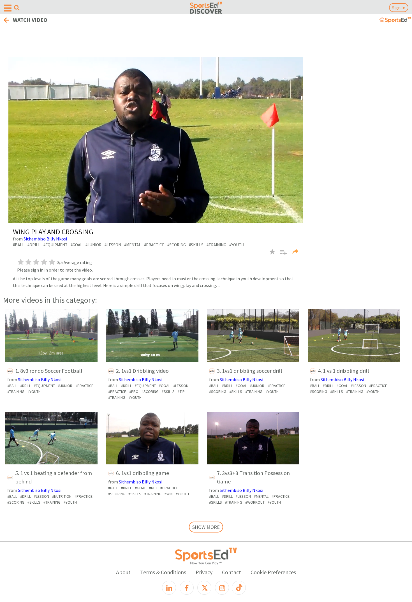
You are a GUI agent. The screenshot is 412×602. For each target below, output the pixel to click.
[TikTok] (239, 588)
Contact (231, 572)
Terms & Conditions (163, 572)
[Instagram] (222, 587)
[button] (281, 255)
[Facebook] (186, 587)
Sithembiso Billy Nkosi (45, 239)
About (123, 572)
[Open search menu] (17, 8)
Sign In (398, 7)
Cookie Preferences (273, 572)
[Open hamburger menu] (7, 8)
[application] (155, 140)
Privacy (204, 572)
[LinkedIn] (169, 587)
